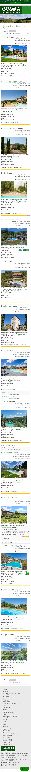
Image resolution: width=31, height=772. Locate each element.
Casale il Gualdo (8, 545)
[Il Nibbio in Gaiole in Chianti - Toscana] (14, 190)
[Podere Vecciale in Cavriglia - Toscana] (14, 606)
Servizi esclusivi (7, 701)
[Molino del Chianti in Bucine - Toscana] (14, 145)
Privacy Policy (6, 695)
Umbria (5, 719)
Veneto (5, 711)
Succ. (17, 33)
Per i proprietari (7, 700)
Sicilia (4, 714)
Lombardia (6, 718)
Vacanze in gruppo (8, 739)
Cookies (5, 705)
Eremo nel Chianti (9, 497)
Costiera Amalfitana (8, 712)
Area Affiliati (6, 696)
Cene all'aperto (7, 730)
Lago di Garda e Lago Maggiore (11, 716)
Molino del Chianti (9, 128)
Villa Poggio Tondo (9, 452)
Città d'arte (6, 732)
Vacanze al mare (7, 741)
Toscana (5, 709)
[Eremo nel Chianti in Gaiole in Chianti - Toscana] (14, 514)
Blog (4, 698)
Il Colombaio (7, 306)
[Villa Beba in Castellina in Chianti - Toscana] (14, 418)
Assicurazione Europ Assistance (11, 703)
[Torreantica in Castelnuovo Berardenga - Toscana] (14, 54)
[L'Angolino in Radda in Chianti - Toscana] (14, 651)
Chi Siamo (5, 691)
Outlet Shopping (7, 744)
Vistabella (5, 261)
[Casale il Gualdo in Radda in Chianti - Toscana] (14, 562)
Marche (5, 724)
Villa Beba (5, 401)
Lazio (4, 723)
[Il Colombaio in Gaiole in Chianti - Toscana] (14, 323)
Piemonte (5, 726)
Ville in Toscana (7, 742)
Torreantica (6, 37)
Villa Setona (6, 350)
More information (16, 3)
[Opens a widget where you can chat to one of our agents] (24, 769)
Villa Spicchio (7, 219)
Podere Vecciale (8, 589)
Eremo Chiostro (7, 527)
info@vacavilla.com (11, 766)
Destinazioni (6, 707)
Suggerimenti (7, 729)
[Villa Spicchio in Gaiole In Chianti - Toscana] (14, 236)
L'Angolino (6, 634)
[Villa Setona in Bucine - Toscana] (14, 367)
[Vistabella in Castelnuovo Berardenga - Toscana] (14, 278)
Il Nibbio (5, 173)
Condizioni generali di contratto (11, 693)
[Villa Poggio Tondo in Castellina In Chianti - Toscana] (14, 469)
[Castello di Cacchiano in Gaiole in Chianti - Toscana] (14, 98)
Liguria (4, 721)
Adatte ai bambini (7, 735)
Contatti (5, 690)
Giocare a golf (6, 737)
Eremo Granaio (6, 542)
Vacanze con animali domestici (11, 734)
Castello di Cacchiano (11, 81)
